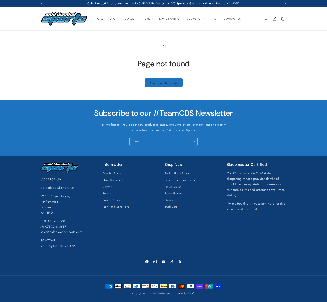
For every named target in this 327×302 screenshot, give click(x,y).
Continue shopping (163, 83)
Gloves (169, 200)
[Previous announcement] (42, 3)
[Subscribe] (193, 141)
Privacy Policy (111, 200)
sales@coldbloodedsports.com (61, 232)
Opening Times (112, 173)
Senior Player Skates (177, 173)
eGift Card (171, 207)
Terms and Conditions (116, 207)
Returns (107, 193)
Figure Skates (173, 187)
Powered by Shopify (185, 293)
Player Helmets (174, 193)
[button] (114, 19)
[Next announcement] (285, 3)
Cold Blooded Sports (162, 293)
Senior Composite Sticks (180, 180)
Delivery (108, 187)
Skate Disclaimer (113, 180)
